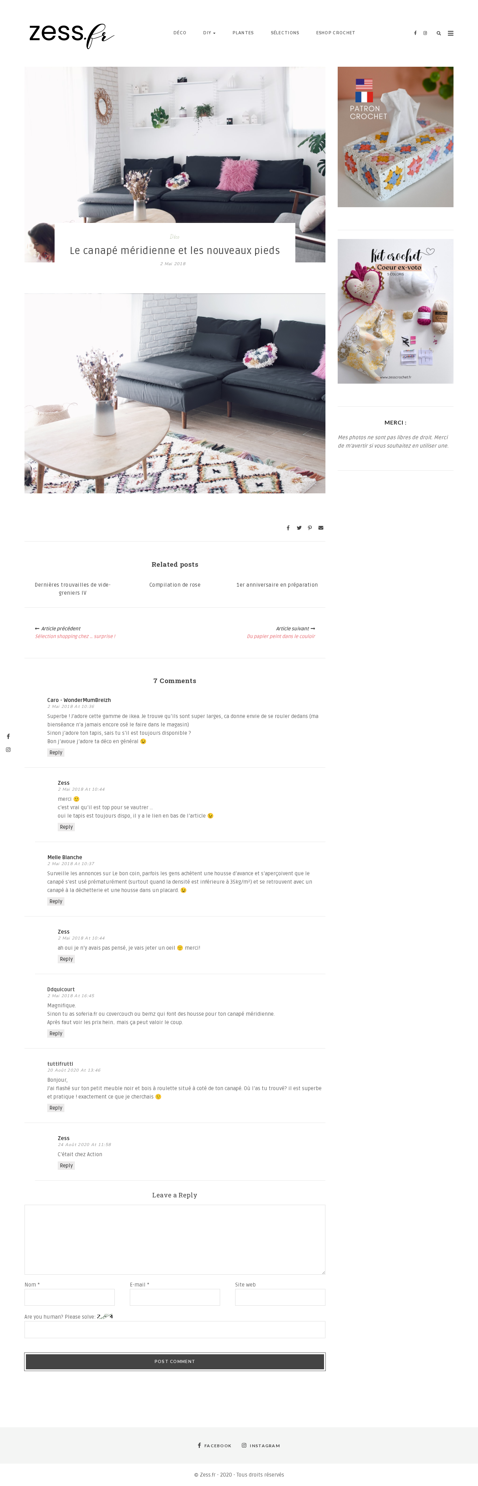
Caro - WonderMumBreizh (79, 700)
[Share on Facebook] (288, 527)
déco (180, 33)
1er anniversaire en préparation (277, 585)
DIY (207, 33)
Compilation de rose (175, 585)
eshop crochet (336, 33)
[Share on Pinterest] (310, 527)
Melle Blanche (64, 857)
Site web (245, 1285)
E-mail (139, 1285)
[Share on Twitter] (299, 527)
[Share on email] (320, 527)
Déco (175, 237)
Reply (55, 752)
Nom (32, 1285)
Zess (64, 783)
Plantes (243, 33)
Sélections (285, 33)
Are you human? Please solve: (60, 1317)
